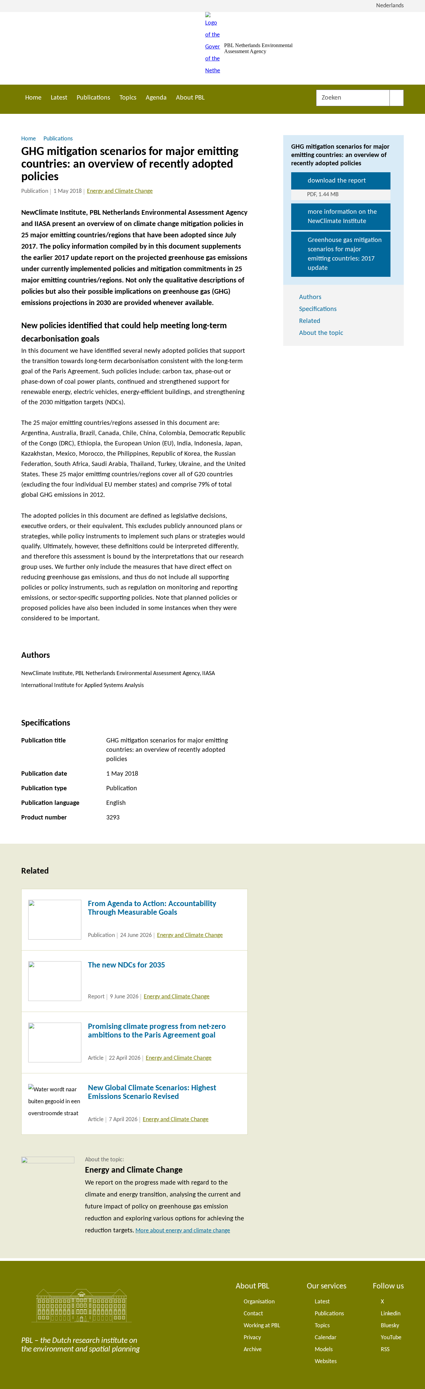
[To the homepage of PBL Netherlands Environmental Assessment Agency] (212, 48)
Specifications (318, 309)
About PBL (190, 98)
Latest (59, 98)
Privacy (252, 1338)
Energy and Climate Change (120, 191)
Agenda (156, 98)
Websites (326, 1361)
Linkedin (390, 1314)
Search (396, 98)
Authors (310, 297)
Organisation (259, 1302)
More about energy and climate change (182, 1231)
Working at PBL (262, 1326)
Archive (253, 1350)
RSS (385, 1350)
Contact (253, 1314)
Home (33, 98)
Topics (128, 98)
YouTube (391, 1338)
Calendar (325, 1338)
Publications (93, 98)
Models (324, 1350)
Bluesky (390, 1326)
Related (309, 321)
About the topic (321, 333)
